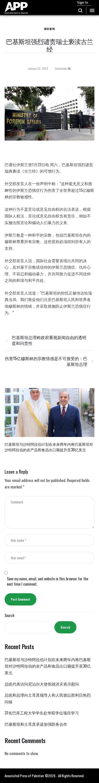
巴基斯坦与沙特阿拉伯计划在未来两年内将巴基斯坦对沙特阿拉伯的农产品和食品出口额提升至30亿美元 (49, 446)
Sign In (82, 2)
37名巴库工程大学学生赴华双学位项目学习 (42, 713)
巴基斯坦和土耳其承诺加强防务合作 (36, 724)
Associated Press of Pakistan (24, 775)
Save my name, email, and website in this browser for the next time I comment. (47, 581)
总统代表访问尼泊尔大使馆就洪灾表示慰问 (42, 684)
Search (10, 615)
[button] (80, 10)
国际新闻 (49, 28)
